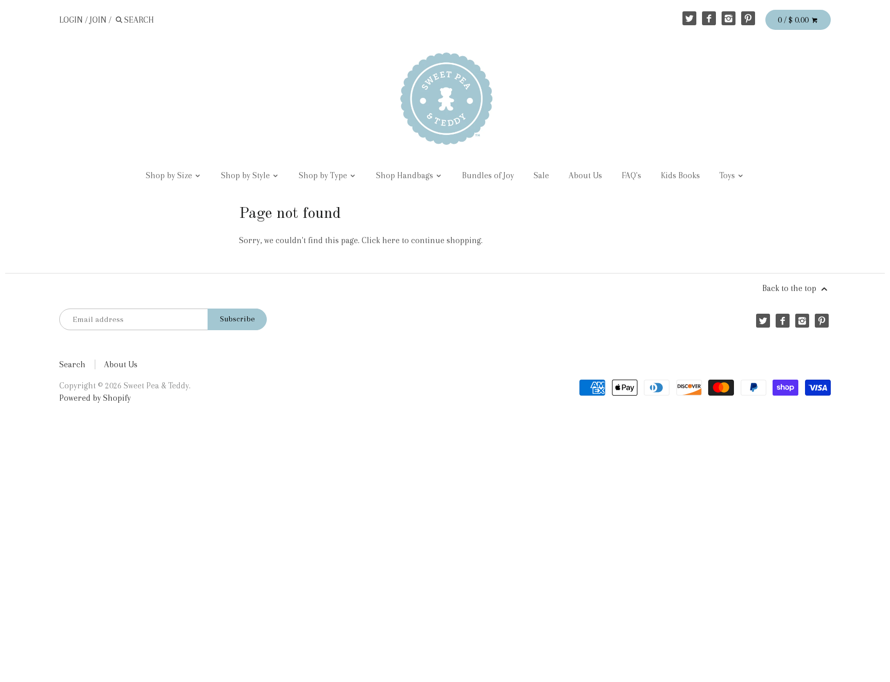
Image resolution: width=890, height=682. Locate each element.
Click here (381, 240)
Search (72, 364)
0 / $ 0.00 (794, 20)
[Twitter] (689, 18)
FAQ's (631, 175)
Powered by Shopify (95, 398)
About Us (585, 175)
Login (71, 20)
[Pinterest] (748, 18)
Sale (541, 175)
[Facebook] (709, 18)
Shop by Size (170, 175)
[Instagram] (728, 18)
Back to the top (790, 288)
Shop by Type (324, 175)
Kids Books (680, 175)
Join (98, 20)
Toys (728, 175)
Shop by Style (246, 175)
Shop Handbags (405, 175)
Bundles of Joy (488, 175)
